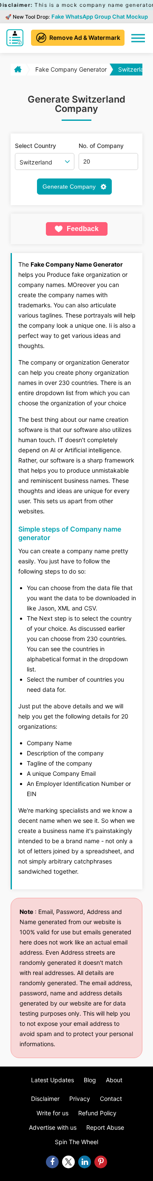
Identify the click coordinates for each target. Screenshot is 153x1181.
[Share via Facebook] (52, 1162)
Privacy (79, 1098)
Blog (90, 1080)
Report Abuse (105, 1127)
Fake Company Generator (71, 69)
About (114, 1080)
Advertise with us (52, 1127)
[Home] (17, 69)
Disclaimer (45, 1098)
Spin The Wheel (76, 1141)
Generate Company (69, 186)
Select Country (35, 146)
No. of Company (101, 146)
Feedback (83, 228)
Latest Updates (52, 1080)
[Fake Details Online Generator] (16, 37)
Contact (111, 1098)
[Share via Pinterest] (100, 1162)
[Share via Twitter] (68, 1162)
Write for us (52, 1113)
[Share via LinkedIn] (84, 1162)
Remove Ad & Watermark (84, 37)
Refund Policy (97, 1113)
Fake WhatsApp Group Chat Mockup (99, 16)
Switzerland (134, 69)
